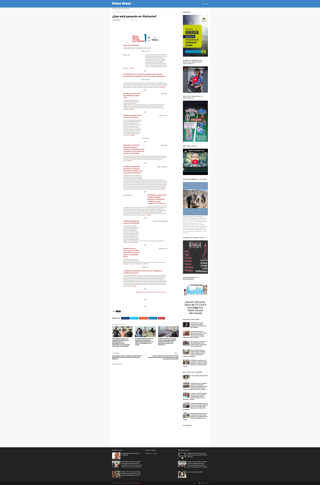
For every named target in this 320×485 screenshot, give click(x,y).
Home (113, 11)
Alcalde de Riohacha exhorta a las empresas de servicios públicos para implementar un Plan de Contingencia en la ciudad (144, 341)
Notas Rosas (121, 3)
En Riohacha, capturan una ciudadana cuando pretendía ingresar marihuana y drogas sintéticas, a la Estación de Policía (195, 363)
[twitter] (202, 483)
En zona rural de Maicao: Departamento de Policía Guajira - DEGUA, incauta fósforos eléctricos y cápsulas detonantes (194, 353)
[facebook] (199, 483)
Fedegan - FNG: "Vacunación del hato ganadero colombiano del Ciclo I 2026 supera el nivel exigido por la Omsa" (131, 473)
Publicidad (148, 453)
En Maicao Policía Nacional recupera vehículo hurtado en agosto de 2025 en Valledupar (197, 455)
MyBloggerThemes (137, 483)
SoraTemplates (121, 483)
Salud (155, 453)
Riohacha (118, 11)
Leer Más (148, 215)
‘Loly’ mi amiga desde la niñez (199, 375)
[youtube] (207, 483)
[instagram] (204, 483)
